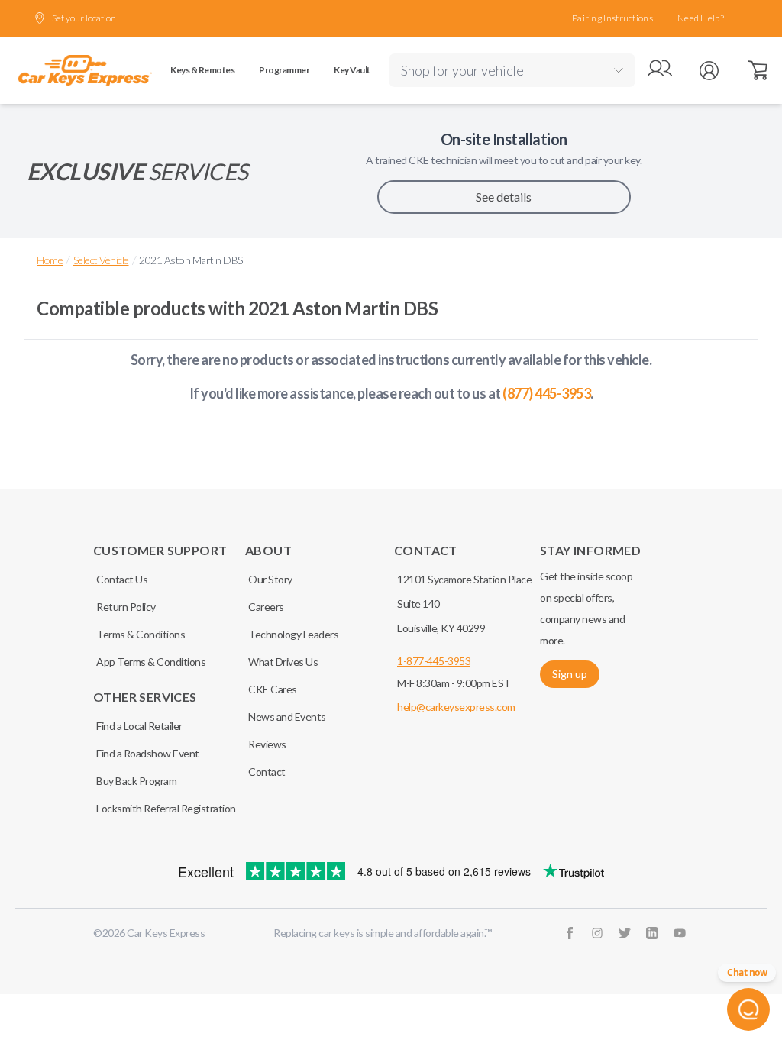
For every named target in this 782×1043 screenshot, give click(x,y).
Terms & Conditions (140, 634)
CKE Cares (272, 689)
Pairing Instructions (612, 18)
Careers (266, 606)
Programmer (284, 70)
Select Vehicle (101, 259)
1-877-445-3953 (433, 660)
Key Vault (352, 70)
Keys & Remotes (202, 70)
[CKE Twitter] (625, 933)
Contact (267, 771)
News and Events (287, 716)
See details (504, 196)
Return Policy (126, 606)
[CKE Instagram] (597, 933)
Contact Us (121, 579)
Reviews (267, 744)
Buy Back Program (136, 780)
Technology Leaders (293, 634)
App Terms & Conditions (150, 661)
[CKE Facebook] (570, 933)
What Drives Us (283, 661)
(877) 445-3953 (546, 393)
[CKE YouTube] (680, 933)
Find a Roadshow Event (147, 753)
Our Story (270, 579)
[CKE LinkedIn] (652, 933)
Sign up (569, 673)
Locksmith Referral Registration (166, 808)
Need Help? (700, 18)
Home (50, 259)
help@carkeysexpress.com (456, 706)
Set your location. (85, 18)
